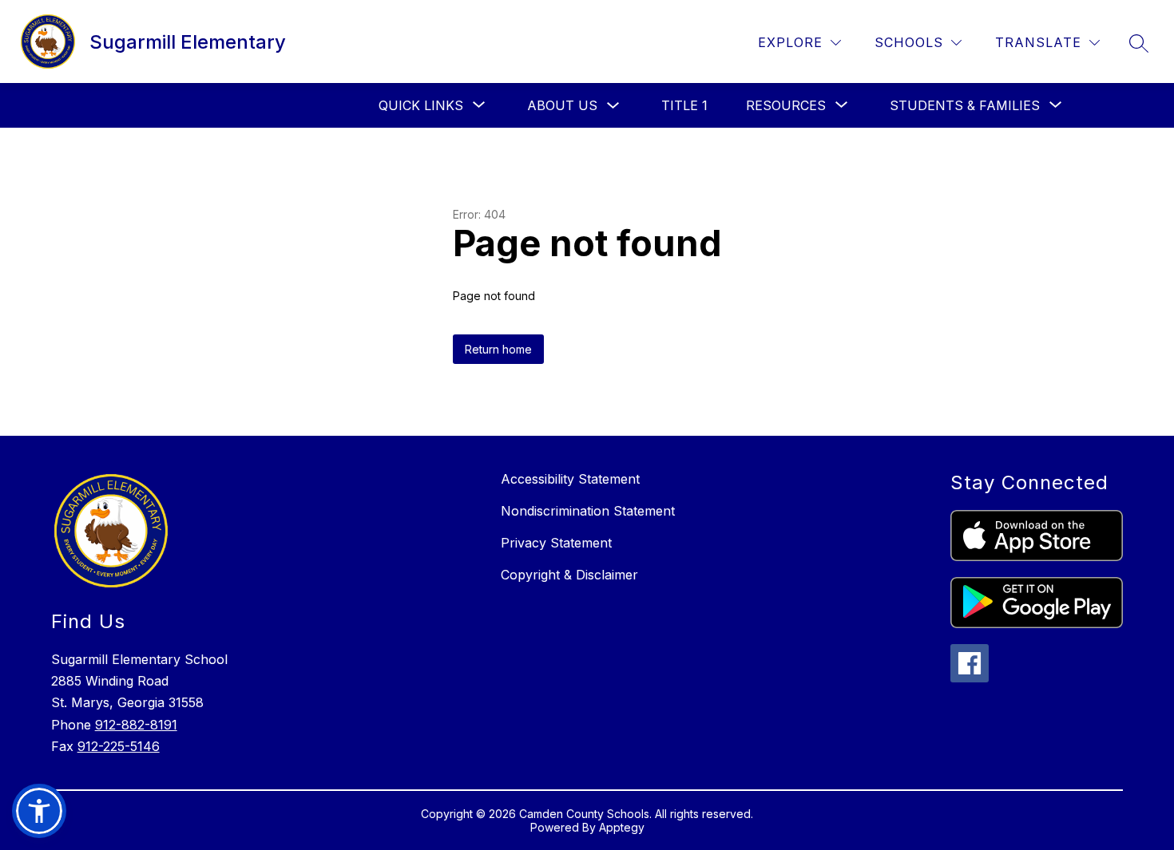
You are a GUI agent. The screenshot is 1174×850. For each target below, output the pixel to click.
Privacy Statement (556, 543)
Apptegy (622, 827)
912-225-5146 (118, 746)
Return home (498, 349)
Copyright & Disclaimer (569, 575)
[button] (39, 811)
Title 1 (684, 105)
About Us (562, 105)
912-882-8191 (136, 725)
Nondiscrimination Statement (588, 511)
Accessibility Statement (570, 479)
